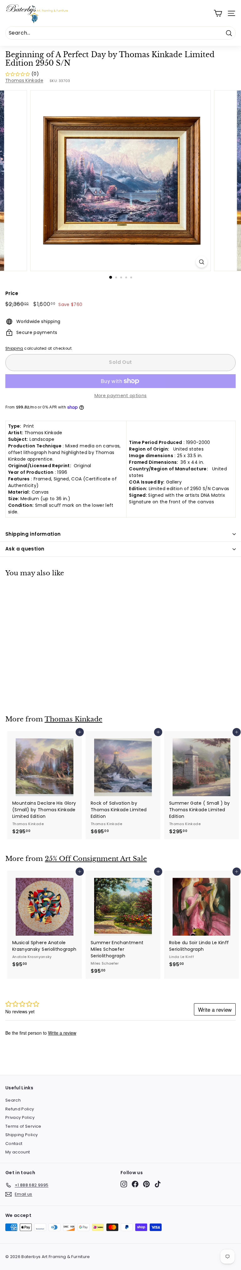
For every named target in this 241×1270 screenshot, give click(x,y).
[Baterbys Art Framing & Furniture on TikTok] (157, 1184)
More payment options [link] (120, 395)
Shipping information (33, 534)
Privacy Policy (20, 1117)
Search (13, 1100)
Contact (13, 1144)
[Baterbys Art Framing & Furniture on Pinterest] (146, 1184)
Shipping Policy (21, 1135)
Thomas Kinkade (24, 80)
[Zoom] (201, 262)
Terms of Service (23, 1126)
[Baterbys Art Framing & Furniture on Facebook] (135, 1184)
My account (17, 1152)
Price (12, 293)
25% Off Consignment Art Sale (96, 859)
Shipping (14, 348)
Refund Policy (19, 1109)
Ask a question (24, 548)
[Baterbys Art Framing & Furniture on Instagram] (123, 1184)
